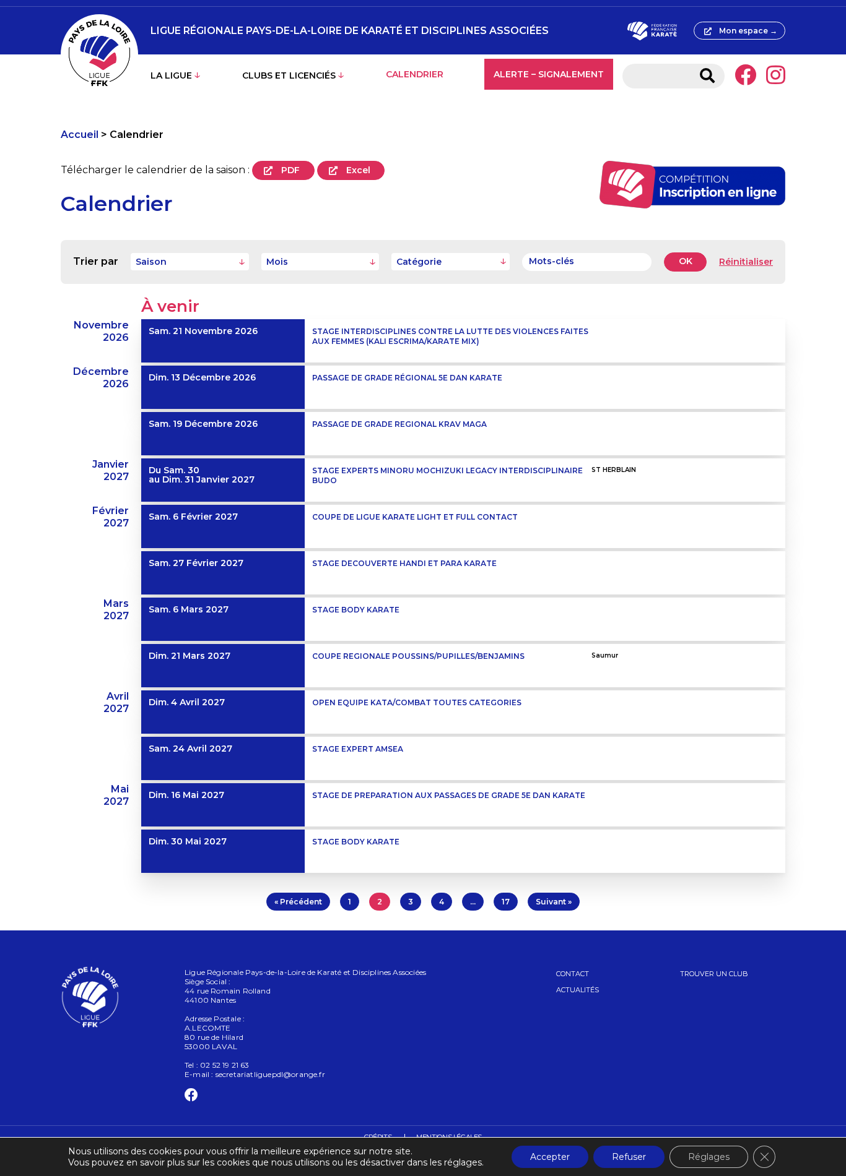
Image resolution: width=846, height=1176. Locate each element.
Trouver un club (714, 973)
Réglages (709, 1156)
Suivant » (554, 901)
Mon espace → (748, 30)
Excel (358, 170)
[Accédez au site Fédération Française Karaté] (651, 31)
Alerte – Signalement (549, 74)
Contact (572, 973)
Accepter (550, 1156)
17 (506, 901)
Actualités (577, 989)
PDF (290, 170)
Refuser (629, 1156)
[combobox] (190, 261)
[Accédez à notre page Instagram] (775, 76)
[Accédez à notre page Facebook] (745, 76)
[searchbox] (453, 261)
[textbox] (190, 261)
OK (685, 261)
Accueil (79, 134)
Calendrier (414, 74)
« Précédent (298, 901)
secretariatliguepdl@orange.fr (270, 1074)
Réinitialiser (746, 261)
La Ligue (171, 75)
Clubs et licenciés (289, 75)
